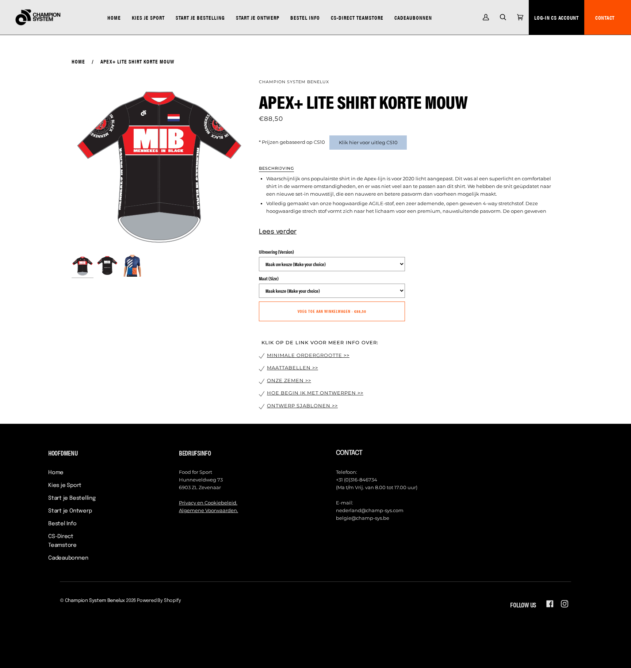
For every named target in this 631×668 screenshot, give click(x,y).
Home (78, 61)
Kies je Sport (64, 485)
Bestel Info (62, 524)
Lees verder (278, 232)
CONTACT (605, 17)
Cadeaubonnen (68, 558)
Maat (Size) (269, 278)
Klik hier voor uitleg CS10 (368, 142)
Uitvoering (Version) (276, 251)
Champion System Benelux (294, 81)
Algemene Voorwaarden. (208, 510)
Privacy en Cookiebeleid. (208, 503)
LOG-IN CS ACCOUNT (556, 17)
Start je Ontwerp (70, 511)
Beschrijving (276, 168)
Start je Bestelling (72, 498)
